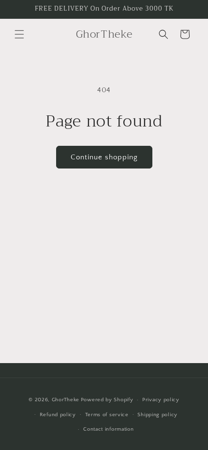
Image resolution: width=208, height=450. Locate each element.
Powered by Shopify (107, 400)
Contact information (108, 429)
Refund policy (58, 415)
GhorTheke (65, 400)
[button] (19, 34)
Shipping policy (157, 415)
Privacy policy (160, 400)
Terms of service (107, 415)
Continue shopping (104, 157)
